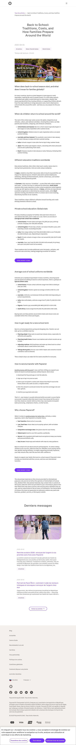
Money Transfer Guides (32, 49)
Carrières (12, 650)
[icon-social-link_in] (15, 692)
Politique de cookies (15, 659)
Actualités (12, 635)
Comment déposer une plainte (18, 669)
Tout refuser (37, 740)
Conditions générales (16, 664)
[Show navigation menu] (66, 3)
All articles (19, 49)
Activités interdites (15, 674)
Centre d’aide (13, 640)
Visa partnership (14, 655)
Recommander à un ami (16, 645)
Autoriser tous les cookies (55, 740)
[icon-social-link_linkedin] (26, 692)
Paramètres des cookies (19, 740)
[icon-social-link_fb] (10, 692)
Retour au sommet (36, 609)
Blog (10, 630)
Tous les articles (20, 13)
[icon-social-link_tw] (31, 692)
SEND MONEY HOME (23, 260)
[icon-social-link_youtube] (21, 692)
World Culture (46, 49)
